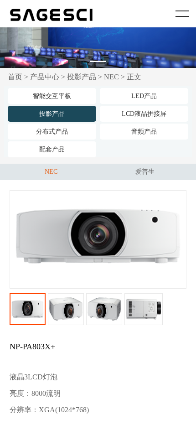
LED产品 (144, 96)
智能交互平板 (52, 96)
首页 (15, 77)
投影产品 (81, 77)
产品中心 (44, 77)
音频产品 (144, 131)
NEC (111, 77)
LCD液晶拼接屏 (144, 113)
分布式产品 (52, 131)
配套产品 (52, 149)
